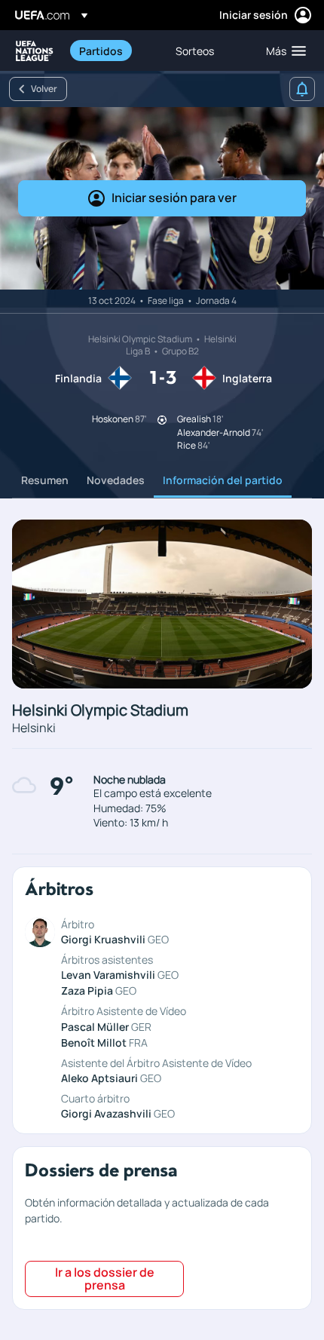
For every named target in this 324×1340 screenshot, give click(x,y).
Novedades (116, 480)
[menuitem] (114, 50)
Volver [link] (44, 88)
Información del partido (223, 480)
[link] (101, 50)
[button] (282, 50)
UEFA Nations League (34, 51)
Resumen (45, 480)
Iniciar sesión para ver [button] (174, 197)
